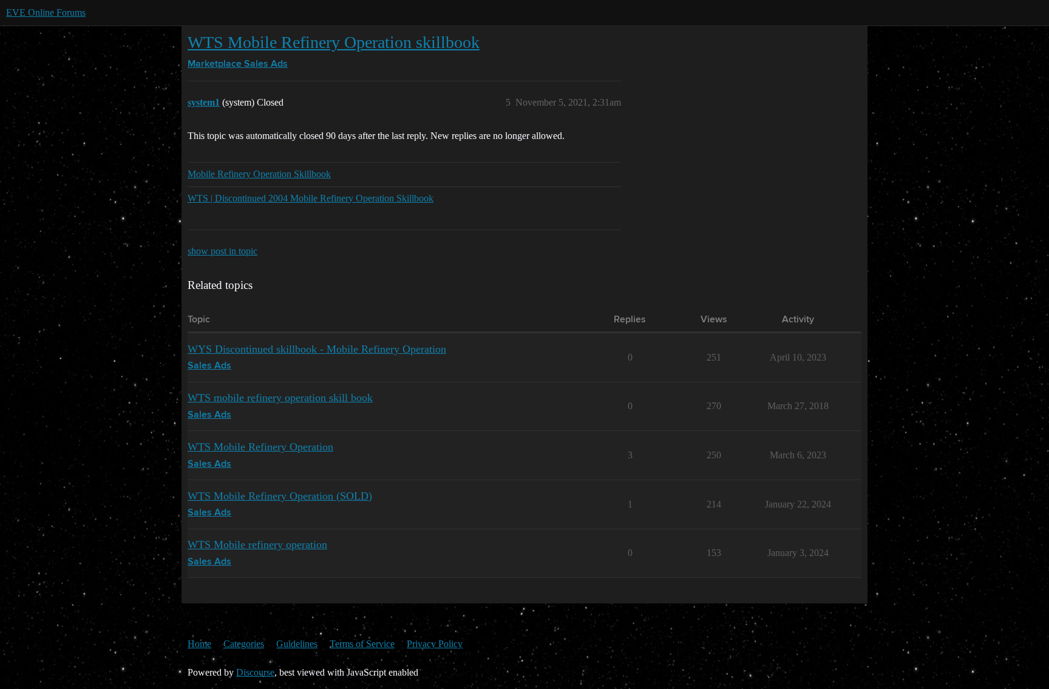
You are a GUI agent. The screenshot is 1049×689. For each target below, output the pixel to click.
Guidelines (296, 644)
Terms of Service (362, 644)
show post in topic (222, 251)
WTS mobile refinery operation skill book (280, 398)
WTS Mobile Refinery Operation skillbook (334, 42)
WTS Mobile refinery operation (257, 544)
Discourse (255, 672)
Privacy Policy (435, 644)
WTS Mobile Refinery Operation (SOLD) (280, 496)
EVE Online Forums (46, 12)
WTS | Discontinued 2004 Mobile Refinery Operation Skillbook (310, 198)
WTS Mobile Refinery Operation (260, 447)
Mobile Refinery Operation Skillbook (259, 174)
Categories (243, 644)
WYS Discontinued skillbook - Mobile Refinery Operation (317, 349)
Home (199, 644)
